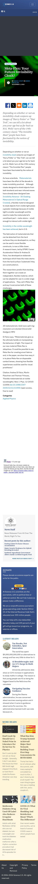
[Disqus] (19, 428)
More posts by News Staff (22, 558)
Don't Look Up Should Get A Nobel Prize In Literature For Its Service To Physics (9, 743)
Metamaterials (25, 178)
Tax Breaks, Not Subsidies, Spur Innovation (19, 645)
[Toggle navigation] (32, 4)
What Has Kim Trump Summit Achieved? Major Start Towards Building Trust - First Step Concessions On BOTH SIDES (27, 747)
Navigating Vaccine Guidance (21, 689)
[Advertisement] (19, 36)
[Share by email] (19, 105)
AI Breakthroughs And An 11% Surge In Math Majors (22, 664)
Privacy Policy (25, 866)
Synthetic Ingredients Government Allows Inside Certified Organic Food (18, 553)
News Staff (18, 81)
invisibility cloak (9, 155)
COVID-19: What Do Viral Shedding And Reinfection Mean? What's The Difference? (27, 813)
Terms (33, 865)
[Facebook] (2, 11)
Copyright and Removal (14, 868)
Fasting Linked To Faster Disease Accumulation (16, 545)
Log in (35, 12)
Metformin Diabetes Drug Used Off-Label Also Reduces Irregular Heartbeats (9, 813)
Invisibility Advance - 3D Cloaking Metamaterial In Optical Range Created (16, 199)
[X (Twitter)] (4, 11)
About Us (4, 866)
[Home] (9, 4)
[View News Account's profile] (8, 82)
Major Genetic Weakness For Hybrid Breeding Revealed (17, 549)
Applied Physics (10, 64)
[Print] (30, 105)
